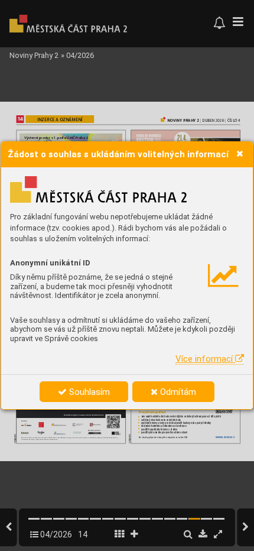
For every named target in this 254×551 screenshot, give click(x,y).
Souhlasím (88, 392)
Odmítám (177, 392)
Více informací (205, 359)
